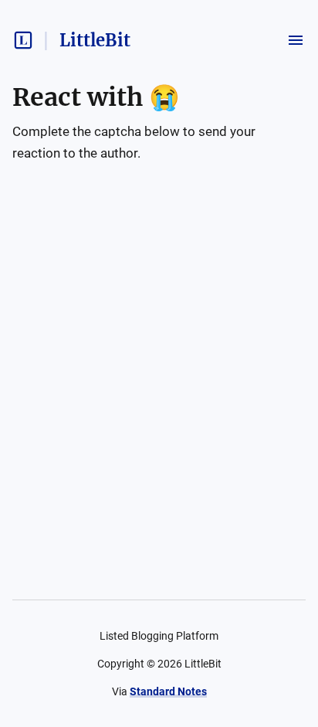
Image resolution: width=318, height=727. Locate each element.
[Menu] (295, 40)
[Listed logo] (23, 40)
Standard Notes (168, 691)
